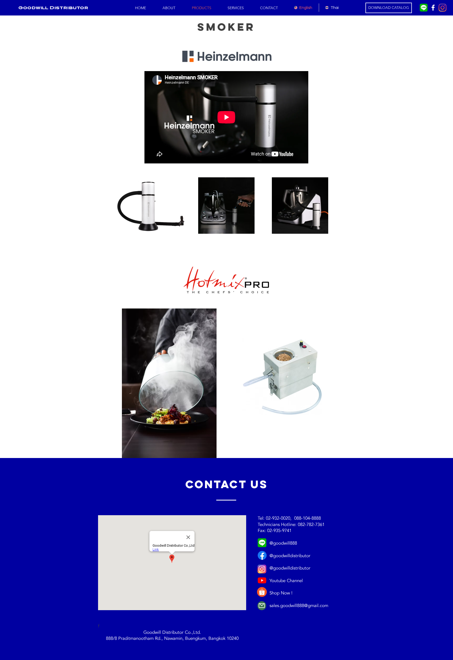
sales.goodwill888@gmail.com (298, 606)
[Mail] (261, 605)
